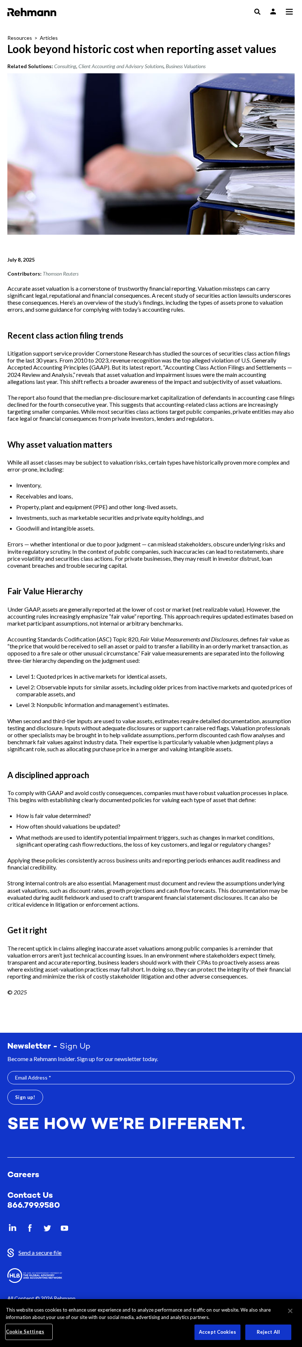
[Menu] (289, 11)
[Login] (273, 11)
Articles (49, 38)
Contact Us (30, 1196)
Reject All (268, 1332)
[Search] (257, 11)
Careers (23, 1175)
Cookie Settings (25, 1331)
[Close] (290, 1311)
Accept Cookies (217, 1332)
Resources (19, 38)
